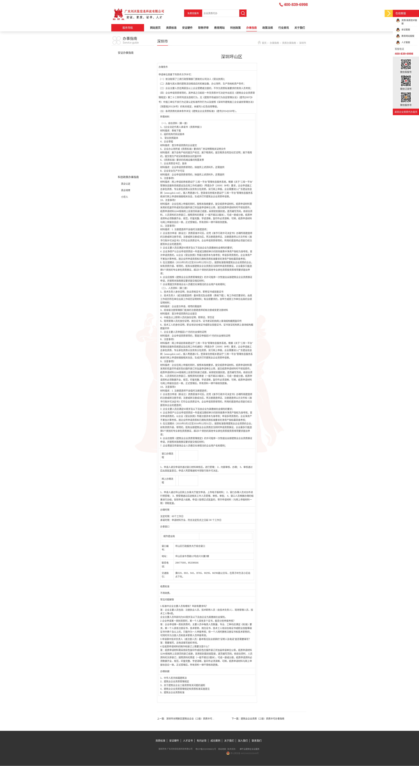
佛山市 (124, 85)
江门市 (124, 111)
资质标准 (171, 27)
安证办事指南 (126, 52)
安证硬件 (187, 27)
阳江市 (124, 151)
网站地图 (222, 749)
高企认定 (125, 183)
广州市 (124, 72)
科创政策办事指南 (128, 177)
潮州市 (124, 118)
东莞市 (124, 92)
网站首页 (155, 27)
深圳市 (124, 79)
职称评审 (203, 27)
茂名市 (124, 124)
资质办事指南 (126, 59)
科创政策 (235, 27)
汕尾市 (124, 144)
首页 (264, 43)
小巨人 (124, 196)
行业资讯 (283, 27)
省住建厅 (125, 66)
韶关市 (124, 105)
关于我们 (299, 27)
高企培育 (125, 190)
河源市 (124, 98)
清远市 (124, 131)
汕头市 (124, 138)
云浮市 (124, 157)
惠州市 (124, 170)
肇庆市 (124, 164)
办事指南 (251, 27)
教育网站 (219, 27)
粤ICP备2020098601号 (205, 749)
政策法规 (267, 27)
